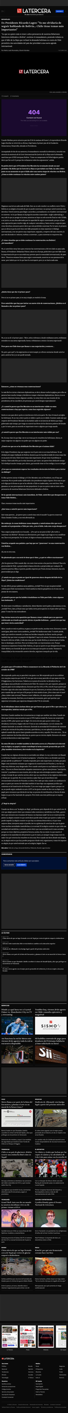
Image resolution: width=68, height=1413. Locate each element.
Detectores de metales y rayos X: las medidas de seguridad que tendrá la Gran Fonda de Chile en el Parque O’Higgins (16, 1141)
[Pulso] (28, 1347)
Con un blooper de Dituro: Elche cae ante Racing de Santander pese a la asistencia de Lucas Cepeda (49, 1183)
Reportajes (5, 19)
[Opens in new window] (46, 1347)
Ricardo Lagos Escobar (43, 848)
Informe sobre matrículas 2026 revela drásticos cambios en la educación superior (29, 943)
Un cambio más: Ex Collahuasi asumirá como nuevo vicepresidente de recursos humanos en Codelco (50, 1141)
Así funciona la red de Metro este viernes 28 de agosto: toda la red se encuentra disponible (16, 1041)
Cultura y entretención (43, 1200)
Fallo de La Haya (13, 848)
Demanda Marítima (24, 848)
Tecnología (5, 1200)
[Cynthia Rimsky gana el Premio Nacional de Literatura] (51, 1218)
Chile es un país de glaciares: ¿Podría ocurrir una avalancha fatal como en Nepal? (16, 1154)
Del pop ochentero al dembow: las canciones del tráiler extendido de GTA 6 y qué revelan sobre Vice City (16, 1183)
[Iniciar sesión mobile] (65, 11)
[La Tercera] (10, 1347)
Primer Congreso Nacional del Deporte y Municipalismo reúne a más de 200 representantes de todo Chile (48, 1192)
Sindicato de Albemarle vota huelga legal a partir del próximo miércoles (26, 949)
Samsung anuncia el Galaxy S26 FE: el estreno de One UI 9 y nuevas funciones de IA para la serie (16, 1240)
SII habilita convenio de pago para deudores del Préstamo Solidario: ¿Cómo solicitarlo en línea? (50, 1041)
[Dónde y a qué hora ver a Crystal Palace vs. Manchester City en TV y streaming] (17, 1026)
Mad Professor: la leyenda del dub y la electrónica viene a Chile (47, 1239)
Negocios (38, 1099)
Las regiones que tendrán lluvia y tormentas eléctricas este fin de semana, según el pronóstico (16, 1192)
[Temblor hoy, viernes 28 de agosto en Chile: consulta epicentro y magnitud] (51, 1026)
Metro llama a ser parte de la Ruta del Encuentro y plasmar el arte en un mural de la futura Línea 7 (34, 955)
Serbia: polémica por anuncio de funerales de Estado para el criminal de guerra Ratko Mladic (16, 1280)
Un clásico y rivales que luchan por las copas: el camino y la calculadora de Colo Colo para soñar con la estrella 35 (50, 1154)
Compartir (5, 96)
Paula (37, 1248)
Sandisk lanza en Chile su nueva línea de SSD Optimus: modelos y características (16, 1232)
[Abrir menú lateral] (3, 11)
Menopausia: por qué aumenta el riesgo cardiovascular (48, 1287)
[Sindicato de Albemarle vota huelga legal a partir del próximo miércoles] (51, 1118)
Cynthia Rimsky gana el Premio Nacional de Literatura (48, 1204)
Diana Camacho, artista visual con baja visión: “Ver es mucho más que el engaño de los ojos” (50, 1280)
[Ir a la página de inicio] (34, 11)
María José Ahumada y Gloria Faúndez (16, 50)
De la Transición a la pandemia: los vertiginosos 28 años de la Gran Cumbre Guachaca (50, 1232)
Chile (3, 1099)
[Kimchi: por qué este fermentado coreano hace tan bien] (51, 1266)
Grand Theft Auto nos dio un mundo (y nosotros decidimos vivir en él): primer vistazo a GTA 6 (16, 1205)
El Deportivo (39, 1149)
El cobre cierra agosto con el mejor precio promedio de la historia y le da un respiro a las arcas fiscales (33, 970)
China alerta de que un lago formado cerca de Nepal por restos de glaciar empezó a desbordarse (33, 938)
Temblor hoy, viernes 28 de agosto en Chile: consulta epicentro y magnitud (50, 1012)
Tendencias (5, 1149)
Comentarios (15, 96)
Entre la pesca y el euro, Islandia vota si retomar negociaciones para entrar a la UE (15, 1287)
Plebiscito (33, 848)
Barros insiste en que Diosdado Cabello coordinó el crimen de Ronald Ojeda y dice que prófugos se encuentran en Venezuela (34, 962)
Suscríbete (22, 865)
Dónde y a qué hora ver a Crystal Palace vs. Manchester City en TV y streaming (16, 1012)
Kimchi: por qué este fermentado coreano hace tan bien (48, 1252)
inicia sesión (9, 865)
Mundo (3, 1248)
